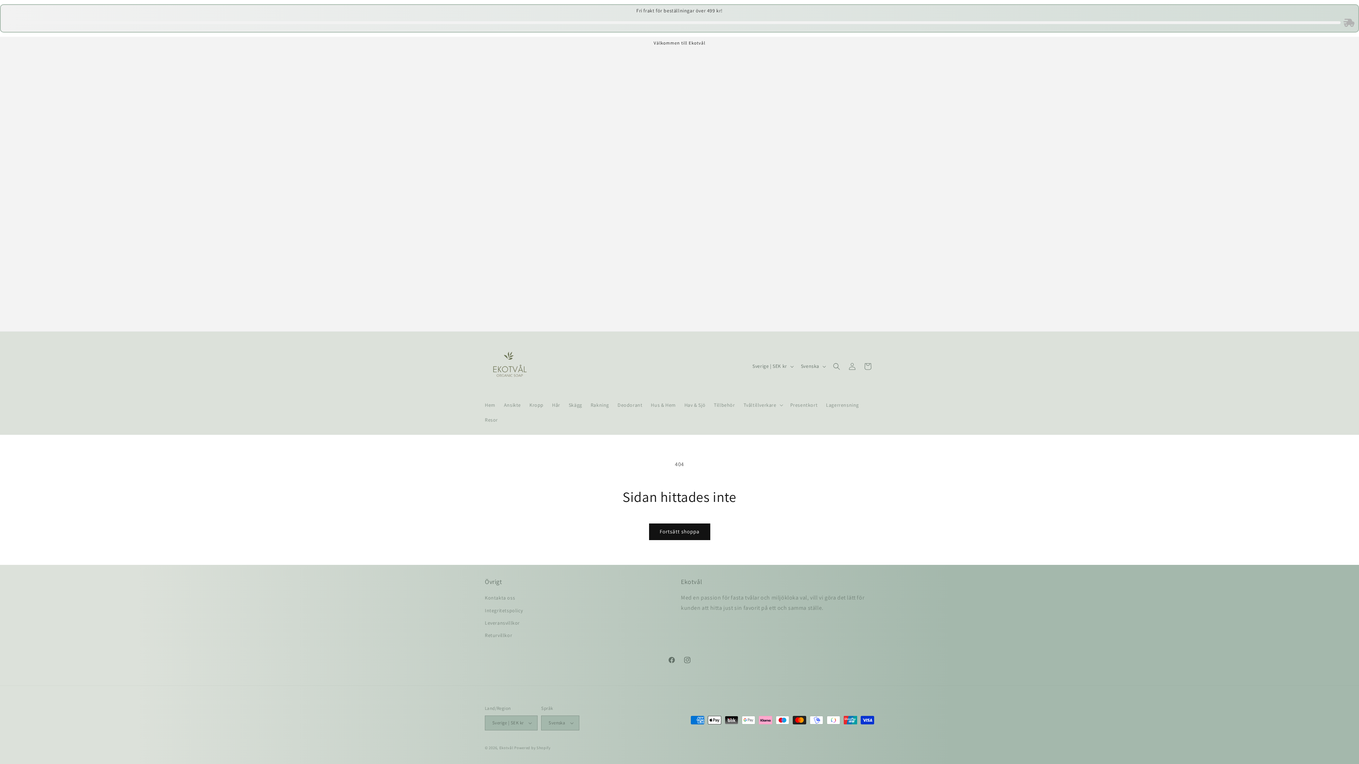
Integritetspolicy (504, 610)
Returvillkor (498, 635)
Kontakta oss (500, 598)
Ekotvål (506, 747)
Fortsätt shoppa (680, 531)
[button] (762, 405)
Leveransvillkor (502, 623)
